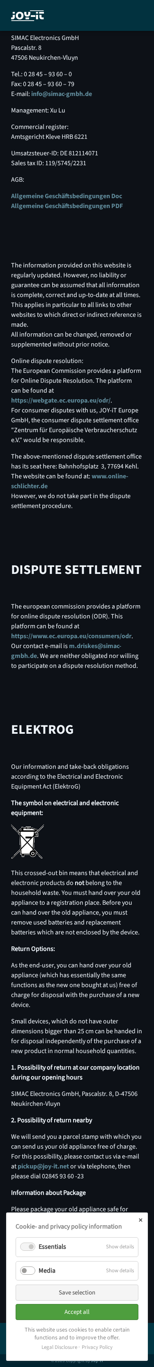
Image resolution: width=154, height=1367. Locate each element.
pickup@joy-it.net (43, 1166)
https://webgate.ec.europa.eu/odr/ (60, 400)
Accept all (77, 1312)
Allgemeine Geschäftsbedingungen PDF (67, 206)
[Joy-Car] (27, 15)
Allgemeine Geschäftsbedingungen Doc (66, 196)
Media (47, 1270)
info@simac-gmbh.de (61, 93)
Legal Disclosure (59, 1347)
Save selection (77, 1292)
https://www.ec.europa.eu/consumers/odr (71, 636)
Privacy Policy (97, 1347)
